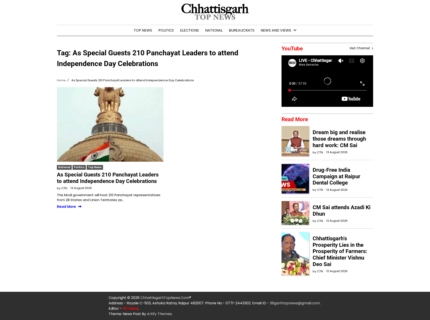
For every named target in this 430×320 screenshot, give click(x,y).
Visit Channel (360, 48)
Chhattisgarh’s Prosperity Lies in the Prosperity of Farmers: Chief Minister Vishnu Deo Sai (340, 251)
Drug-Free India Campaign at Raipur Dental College (336, 176)
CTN (64, 188)
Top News (143, 30)
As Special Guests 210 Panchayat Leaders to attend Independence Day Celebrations (108, 178)
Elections (189, 30)
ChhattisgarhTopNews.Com (164, 297)
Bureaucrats (241, 30)
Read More (66, 207)
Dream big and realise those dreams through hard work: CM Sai (339, 138)
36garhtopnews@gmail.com (295, 303)
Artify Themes (159, 313)
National (214, 30)
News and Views (276, 30)
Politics (166, 30)
